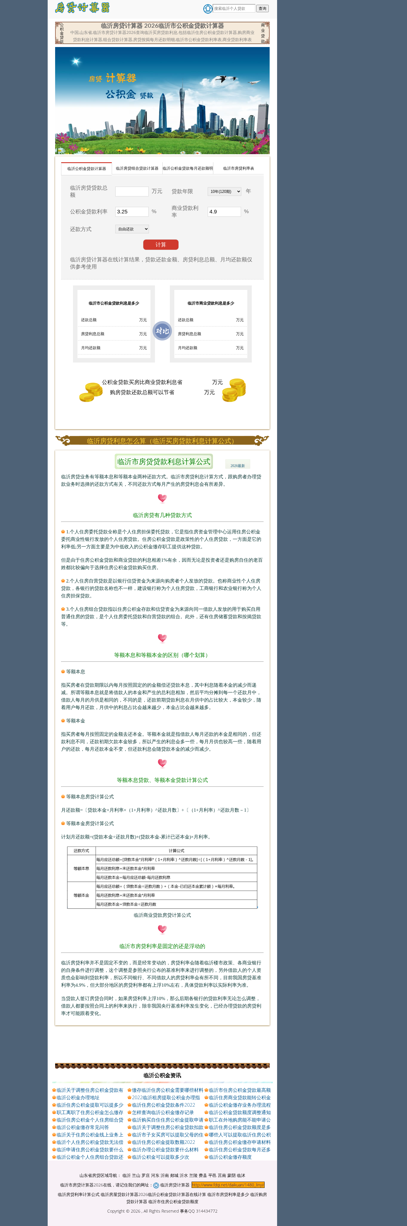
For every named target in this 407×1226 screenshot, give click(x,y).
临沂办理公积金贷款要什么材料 (165, 1149)
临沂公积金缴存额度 (230, 1157)
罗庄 (146, 1175)
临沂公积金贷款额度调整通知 (240, 1112)
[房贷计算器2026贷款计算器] (83, 9)
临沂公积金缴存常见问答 (83, 1127)
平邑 (212, 1175)
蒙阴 (231, 1175)
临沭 (241, 1175)
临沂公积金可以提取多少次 (160, 1157)
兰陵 (193, 1175)
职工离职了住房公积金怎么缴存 (90, 1112)
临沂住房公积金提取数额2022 (163, 1142)
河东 (155, 1175)
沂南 (165, 1175)
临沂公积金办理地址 (78, 1097)
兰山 (136, 1175)
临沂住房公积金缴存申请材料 (240, 1142)
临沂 (126, 1175)
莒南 (222, 1175)
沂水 (184, 1175)
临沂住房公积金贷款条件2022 (163, 1105)
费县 (203, 1175)
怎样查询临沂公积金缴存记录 (163, 1112)
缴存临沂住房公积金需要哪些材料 (168, 1090)
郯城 (174, 1175)
